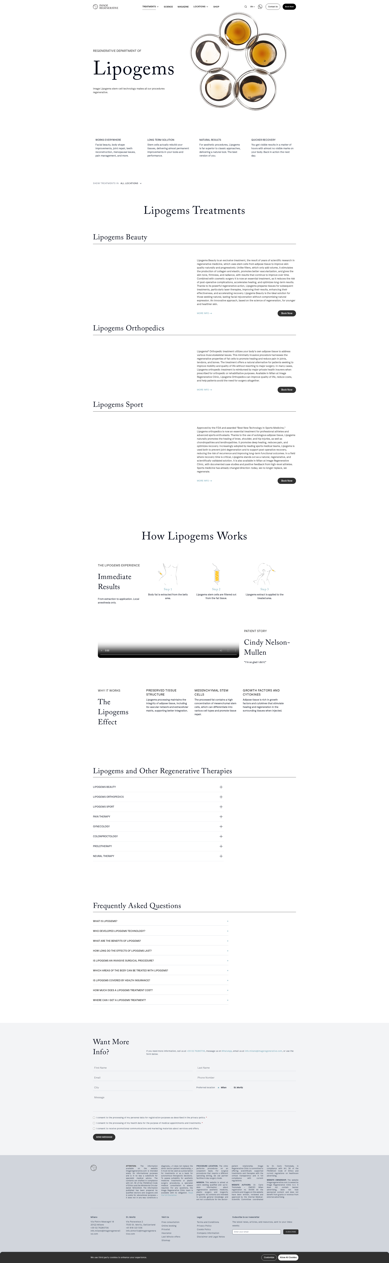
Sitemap (166, 1240)
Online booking (169, 1226)
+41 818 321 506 (134, 1228)
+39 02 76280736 (196, 1051)
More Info (203, 313)
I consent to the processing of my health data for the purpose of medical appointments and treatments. (149, 1123)
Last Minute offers (171, 1236)
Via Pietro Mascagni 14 (102, 1221)
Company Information (208, 1233)
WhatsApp (227, 1051)
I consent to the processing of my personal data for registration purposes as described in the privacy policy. (151, 1117)
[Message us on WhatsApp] (260, 7)
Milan (223, 1087)
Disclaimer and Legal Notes (211, 1236)
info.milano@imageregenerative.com (263, 1051)
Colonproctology (107, 836)
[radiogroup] (230, 1087)
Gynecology (103, 826)
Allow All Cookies (288, 1257)
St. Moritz (238, 1087)
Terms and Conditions (208, 1222)
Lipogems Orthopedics (110, 796)
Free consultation (170, 1222)
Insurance (166, 1233)
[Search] (245, 6)
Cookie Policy (204, 1229)
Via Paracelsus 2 (134, 1221)
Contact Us (273, 7)
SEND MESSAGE (104, 1137)
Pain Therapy (103, 816)
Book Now (289, 7)
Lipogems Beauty (106, 787)
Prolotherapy (104, 846)
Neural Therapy (105, 856)
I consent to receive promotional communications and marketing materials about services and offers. (147, 1128)
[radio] (218, 1087)
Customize (269, 1257)
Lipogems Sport (105, 806)
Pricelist (166, 1229)
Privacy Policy (204, 1226)
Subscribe (291, 1232)
